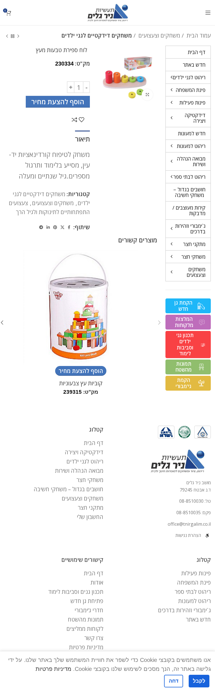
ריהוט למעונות (194, 601)
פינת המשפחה (194, 582)
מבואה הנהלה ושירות (79, 470)
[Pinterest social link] (55, 227)
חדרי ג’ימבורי (88, 610)
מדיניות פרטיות (86, 647)
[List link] (161, 501)
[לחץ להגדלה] (147, 94)
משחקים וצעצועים (158, 35)
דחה (173, 681)
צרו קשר (93, 638)
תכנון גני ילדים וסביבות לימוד (185, 344)
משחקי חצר (89, 480)
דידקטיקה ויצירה (84, 452)
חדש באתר (198, 619)
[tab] (82, 138)
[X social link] (62, 227)
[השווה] (74, 119)
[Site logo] (108, 12)
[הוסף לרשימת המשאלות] (81, 119)
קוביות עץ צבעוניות (80, 383)
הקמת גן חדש (183, 305)
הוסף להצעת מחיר (57, 101)
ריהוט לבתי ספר (193, 591)
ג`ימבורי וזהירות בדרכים (184, 610)
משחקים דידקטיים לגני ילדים (96, 35)
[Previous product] (18, 36)
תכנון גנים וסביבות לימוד (75, 591)
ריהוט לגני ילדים (84, 461)
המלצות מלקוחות (184, 322)
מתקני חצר (90, 507)
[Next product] (7, 36)
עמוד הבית (198, 35)
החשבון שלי (90, 517)
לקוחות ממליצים (84, 628)
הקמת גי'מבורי (183, 383)
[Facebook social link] (69, 227)
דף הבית (93, 443)
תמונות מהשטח (184, 366)
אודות (96, 582)
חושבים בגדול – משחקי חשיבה (68, 489)
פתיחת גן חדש (87, 601)
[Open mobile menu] (208, 12)
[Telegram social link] (41, 227)
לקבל (199, 681)
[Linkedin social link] (48, 227)
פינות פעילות (196, 573)
